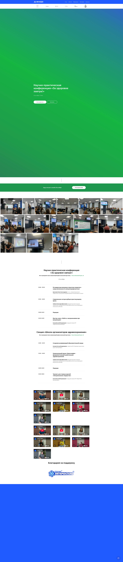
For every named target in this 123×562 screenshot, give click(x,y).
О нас (66, 1)
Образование (75, 1)
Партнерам (82, 1)
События (70, 1)
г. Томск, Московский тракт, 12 (77, 275)
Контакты (87, 1)
